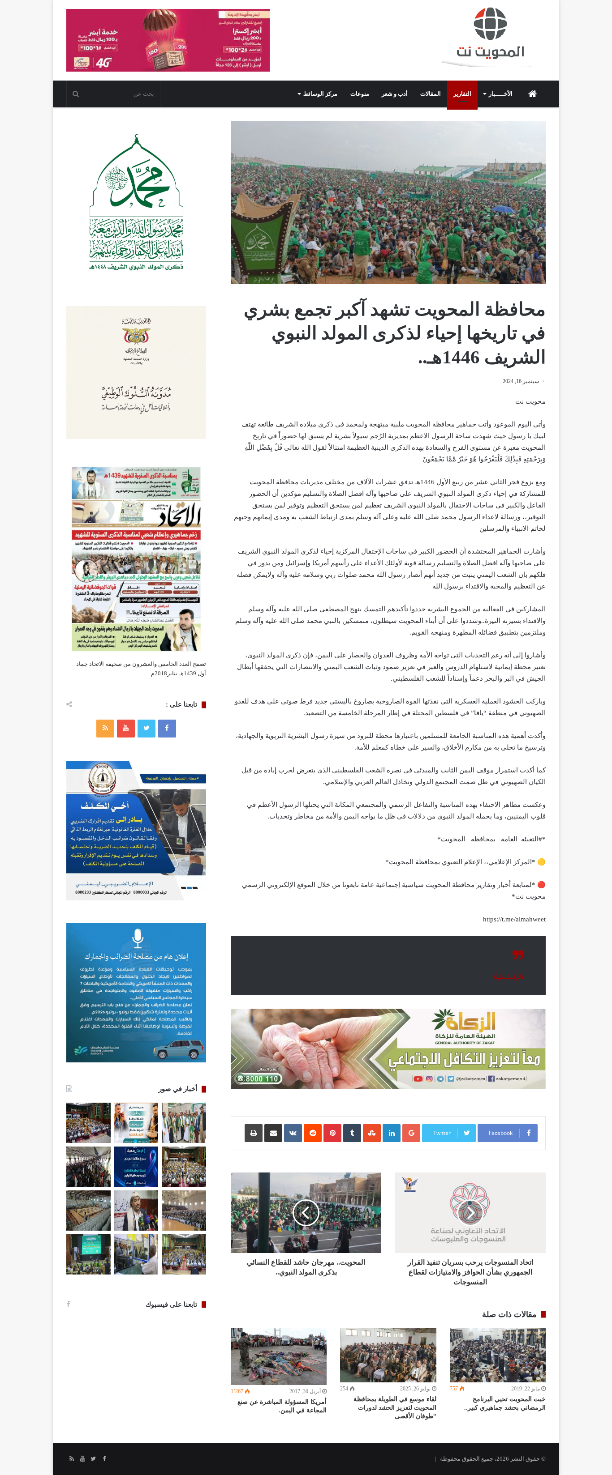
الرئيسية (508, 976)
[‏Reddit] (313, 1133)
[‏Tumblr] (352, 1133)
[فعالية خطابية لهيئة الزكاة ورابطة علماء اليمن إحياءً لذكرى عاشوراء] (88, 1123)
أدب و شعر (395, 93)
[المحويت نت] (494, 38)
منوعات (359, 93)
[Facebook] (167, 729)
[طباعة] (254, 1133)
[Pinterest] (332, 1133)
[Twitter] (146, 729)
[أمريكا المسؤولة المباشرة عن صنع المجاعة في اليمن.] (279, 1356)
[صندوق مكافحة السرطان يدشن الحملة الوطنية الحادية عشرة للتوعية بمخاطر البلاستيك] (136, 1123)
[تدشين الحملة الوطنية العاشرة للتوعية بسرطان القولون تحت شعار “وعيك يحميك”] (136, 1167)
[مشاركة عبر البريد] (273, 1133)
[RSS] (105, 729)
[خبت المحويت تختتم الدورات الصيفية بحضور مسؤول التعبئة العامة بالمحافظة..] (88, 1167)
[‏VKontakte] (293, 1133)
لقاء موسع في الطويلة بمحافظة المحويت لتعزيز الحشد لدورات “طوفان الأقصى (394, 1408)
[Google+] (411, 1133)
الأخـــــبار (501, 93)
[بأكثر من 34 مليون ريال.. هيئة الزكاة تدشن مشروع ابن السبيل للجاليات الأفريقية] (136, 1254)
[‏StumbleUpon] (372, 1133)
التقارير (462, 93)
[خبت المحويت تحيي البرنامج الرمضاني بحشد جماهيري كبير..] (498, 1355)
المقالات (430, 93)
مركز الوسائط (320, 93)
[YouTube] (126, 729)
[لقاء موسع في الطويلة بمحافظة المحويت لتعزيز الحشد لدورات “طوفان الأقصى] (388, 1355)
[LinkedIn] (392, 1133)
